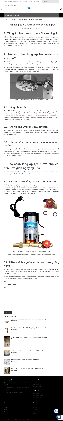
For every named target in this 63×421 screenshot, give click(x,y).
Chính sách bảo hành (37, 399)
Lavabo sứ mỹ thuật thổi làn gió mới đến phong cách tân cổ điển (27, 350)
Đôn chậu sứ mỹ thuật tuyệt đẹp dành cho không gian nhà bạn (27, 368)
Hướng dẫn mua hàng (37, 382)
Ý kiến (5, 300)
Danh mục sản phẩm (12, 15)
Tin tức (5, 409)
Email (5, 293)
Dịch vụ (34, 413)
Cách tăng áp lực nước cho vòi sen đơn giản (31, 24)
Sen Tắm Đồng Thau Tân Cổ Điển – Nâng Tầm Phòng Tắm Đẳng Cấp (29, 337)
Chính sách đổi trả (37, 397)
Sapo (29, 419)
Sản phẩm (6, 407)
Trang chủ (35, 405)
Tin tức (34, 411)
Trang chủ (6, 405)
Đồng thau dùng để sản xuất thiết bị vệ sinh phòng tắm (25, 359)
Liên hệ (5, 411)
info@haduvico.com (18, 392)
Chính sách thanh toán (37, 393)
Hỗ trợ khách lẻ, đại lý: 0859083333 (13, 387)
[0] (60, 10)
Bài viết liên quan (10, 316)
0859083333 (8, 392)
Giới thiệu (35, 407)
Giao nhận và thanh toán (38, 386)
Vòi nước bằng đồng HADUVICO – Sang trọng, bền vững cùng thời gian (29, 327)
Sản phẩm (35, 409)
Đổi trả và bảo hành (37, 384)
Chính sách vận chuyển (38, 395)
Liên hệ (34, 415)
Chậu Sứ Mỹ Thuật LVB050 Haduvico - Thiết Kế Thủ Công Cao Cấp (28, 319)
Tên (5, 287)
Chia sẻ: (6, 281)
